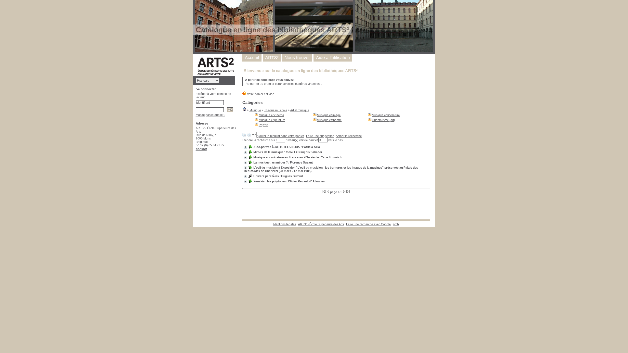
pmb (396, 224)
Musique (255, 110)
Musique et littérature (386, 115)
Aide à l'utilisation (333, 57)
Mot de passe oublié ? (210, 115)
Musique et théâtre (329, 120)
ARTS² (271, 57)
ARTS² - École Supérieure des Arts (321, 224)
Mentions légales (284, 224)
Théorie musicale (275, 110)
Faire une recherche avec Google (368, 224)
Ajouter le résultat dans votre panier (280, 136)
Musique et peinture (272, 120)
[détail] (245, 147)
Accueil (252, 57)
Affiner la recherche (349, 136)
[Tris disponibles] (254, 136)
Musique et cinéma (271, 115)
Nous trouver (297, 57)
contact (201, 149)
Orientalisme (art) (383, 120)
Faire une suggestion (320, 136)
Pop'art (263, 125)
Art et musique (299, 110)
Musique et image (329, 115)
